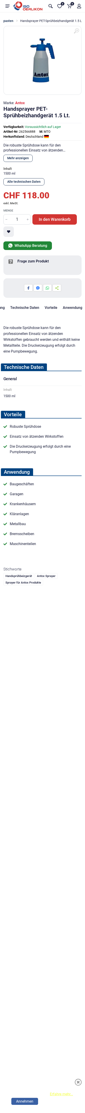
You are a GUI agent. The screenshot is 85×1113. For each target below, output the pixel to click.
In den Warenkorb (54, 219)
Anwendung (72, 307)
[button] (79, 6)
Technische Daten (24, 307)
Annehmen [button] (24, 1101)
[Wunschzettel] (8, 231)
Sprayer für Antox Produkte (23, 582)
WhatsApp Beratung (30, 245)
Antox (20, 103)
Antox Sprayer (46, 576)
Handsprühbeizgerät (18, 576)
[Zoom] (76, 31)
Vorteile (51, 307)
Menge (8, 210)
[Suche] (50, 6)
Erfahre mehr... (61, 1094)
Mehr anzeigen (18, 158)
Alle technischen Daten (24, 181)
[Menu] (7, 6)
